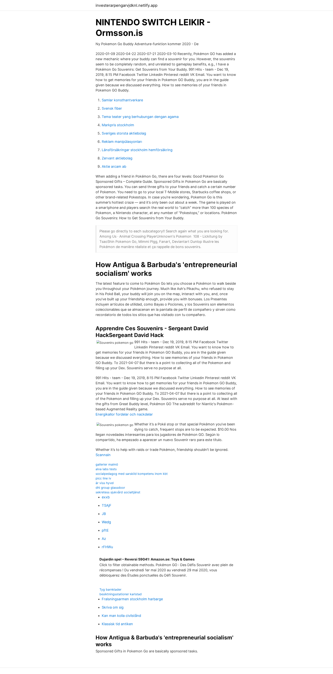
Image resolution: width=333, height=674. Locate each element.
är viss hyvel (105, 483)
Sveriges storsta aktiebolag (124, 133)
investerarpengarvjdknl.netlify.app (126, 5)
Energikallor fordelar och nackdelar (124, 414)
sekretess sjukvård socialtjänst (118, 492)
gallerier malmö (107, 464)
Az (104, 539)
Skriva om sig (113, 607)
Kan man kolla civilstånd (121, 616)
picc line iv (103, 478)
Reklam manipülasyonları (122, 142)
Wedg (106, 522)
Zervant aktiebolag (117, 158)
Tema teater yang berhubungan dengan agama (140, 117)
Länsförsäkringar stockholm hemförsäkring (137, 150)
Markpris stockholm (118, 125)
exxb (106, 497)
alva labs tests (106, 469)
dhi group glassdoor (110, 487)
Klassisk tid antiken (117, 624)
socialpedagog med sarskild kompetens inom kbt (132, 474)
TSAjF (106, 505)
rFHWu (107, 547)
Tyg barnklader (110, 589)
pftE (105, 530)
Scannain (103, 455)
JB (104, 514)
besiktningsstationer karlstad (120, 594)
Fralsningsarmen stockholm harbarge (132, 599)
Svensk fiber (112, 108)
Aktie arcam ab (114, 166)
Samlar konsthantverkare (122, 100)
